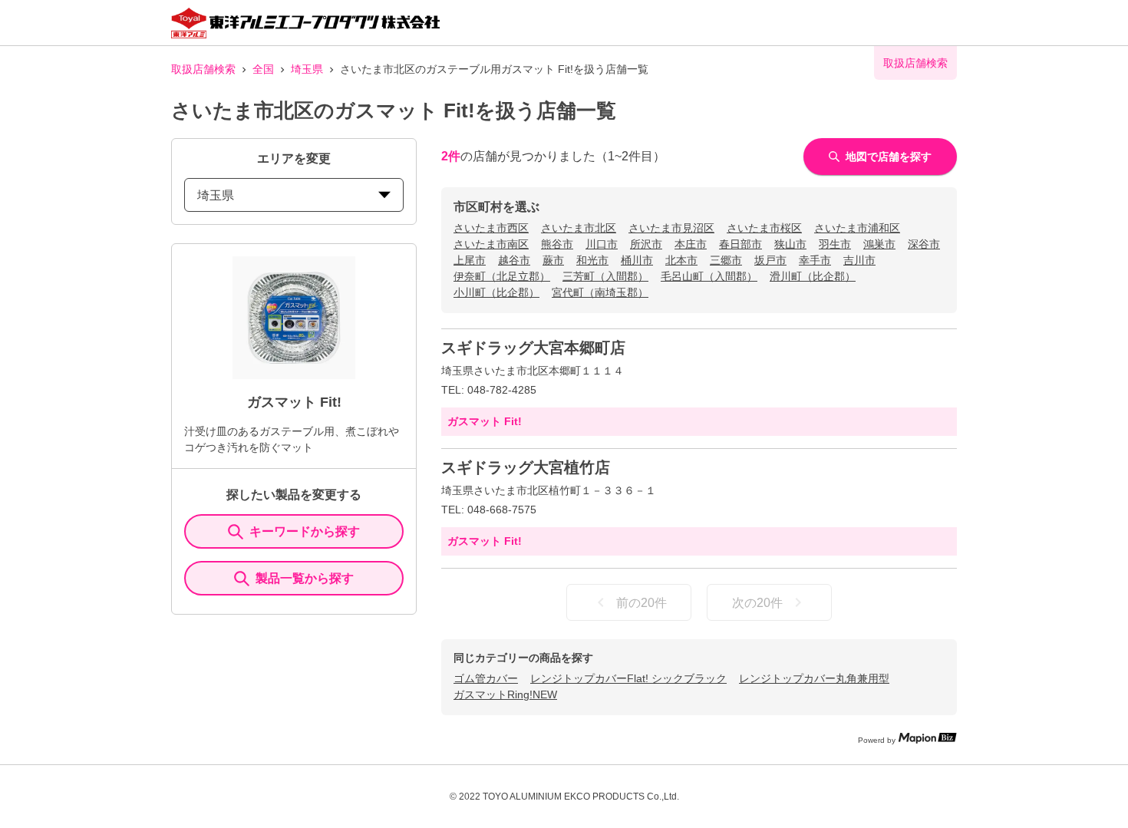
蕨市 (553, 260)
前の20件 (641, 602)
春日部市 (740, 244)
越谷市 (514, 260)
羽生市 (835, 244)
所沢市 (646, 244)
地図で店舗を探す (889, 156)
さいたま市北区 (578, 228)
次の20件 (757, 602)
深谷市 (924, 244)
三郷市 (726, 260)
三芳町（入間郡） (605, 276)
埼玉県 (307, 69)
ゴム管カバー (486, 678)
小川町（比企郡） (496, 292)
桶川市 (637, 260)
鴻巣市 (879, 244)
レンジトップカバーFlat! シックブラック (628, 678)
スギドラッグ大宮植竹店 (525, 467)
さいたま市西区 (491, 228)
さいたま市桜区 (764, 228)
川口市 (601, 244)
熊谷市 (557, 244)
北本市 (681, 260)
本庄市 (690, 244)
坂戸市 (770, 260)
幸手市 (815, 260)
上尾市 (470, 260)
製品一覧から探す (305, 578)
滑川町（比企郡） (813, 276)
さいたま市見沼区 (671, 228)
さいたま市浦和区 (857, 228)
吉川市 (859, 260)
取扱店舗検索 (203, 69)
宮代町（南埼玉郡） (600, 292)
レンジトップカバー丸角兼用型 (814, 678)
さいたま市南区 (491, 244)
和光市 (592, 260)
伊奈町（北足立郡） (502, 276)
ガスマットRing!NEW (505, 694)
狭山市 (790, 244)
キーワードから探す (304, 531)
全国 (263, 69)
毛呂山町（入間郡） (709, 276)
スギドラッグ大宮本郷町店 (533, 347)
